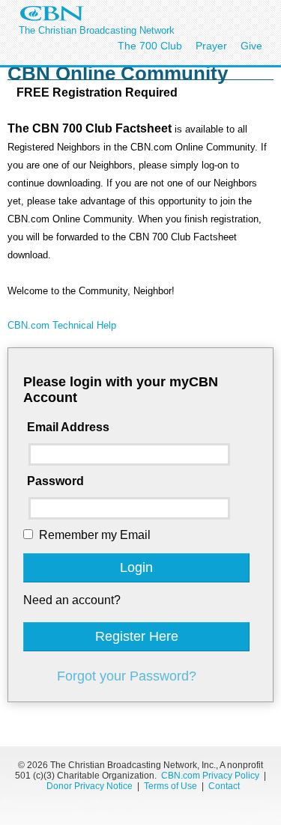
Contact (224, 786)
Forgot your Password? (126, 676)
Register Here (136, 636)
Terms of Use (171, 786)
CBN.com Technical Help (61, 325)
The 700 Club (150, 46)
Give (251, 46)
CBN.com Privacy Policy (210, 775)
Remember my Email (95, 535)
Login (136, 567)
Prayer (211, 46)
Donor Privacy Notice (89, 786)
